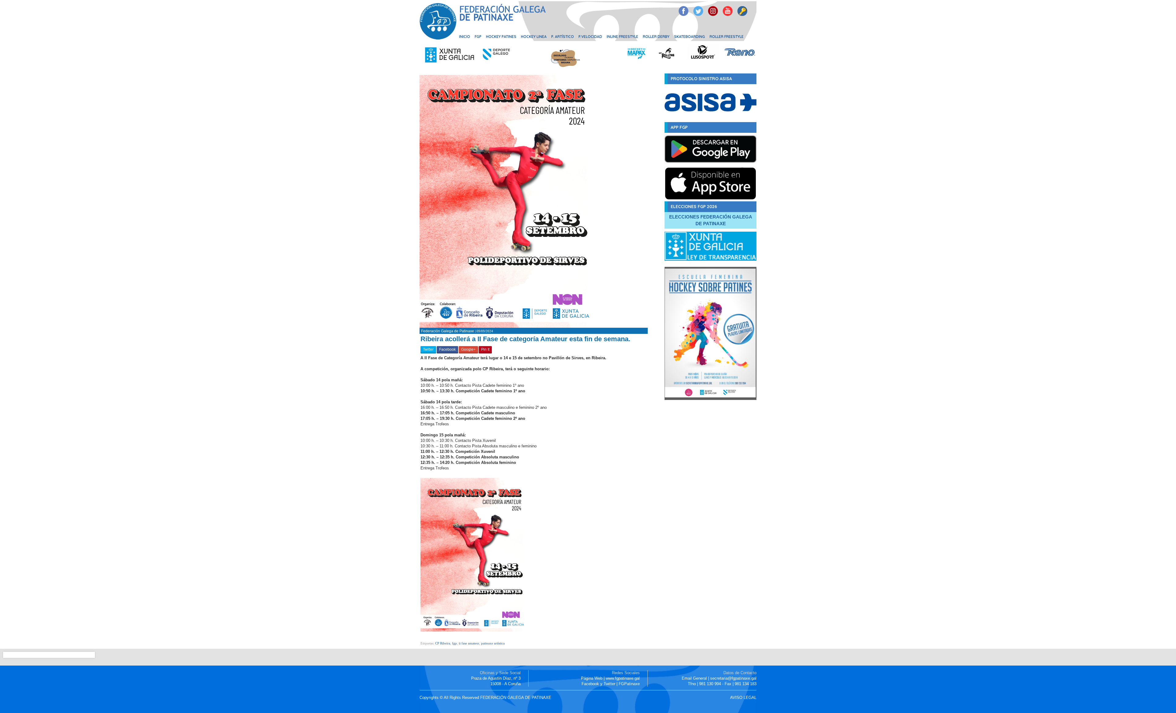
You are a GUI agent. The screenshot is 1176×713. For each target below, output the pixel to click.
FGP (478, 36)
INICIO (464, 36)
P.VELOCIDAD (590, 36)
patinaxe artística (493, 643)
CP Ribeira (442, 643)
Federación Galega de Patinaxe (447, 331)
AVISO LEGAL (743, 697)
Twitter (428, 349)
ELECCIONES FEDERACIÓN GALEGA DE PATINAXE (710, 220)
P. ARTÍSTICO (562, 36)
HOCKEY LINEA (534, 36)
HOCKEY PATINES (501, 36)
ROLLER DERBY (656, 36)
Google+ (468, 349)
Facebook (447, 349)
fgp (454, 643)
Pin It (485, 349)
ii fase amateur (469, 643)
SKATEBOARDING (689, 36)
